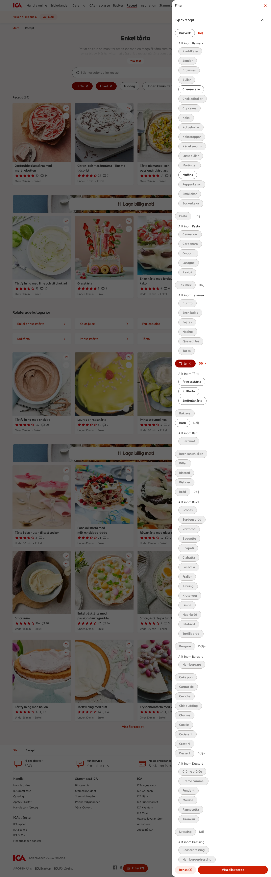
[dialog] (221, 438)
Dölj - (201, 33)
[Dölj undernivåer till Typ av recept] (263, 20)
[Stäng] (265, 6)
